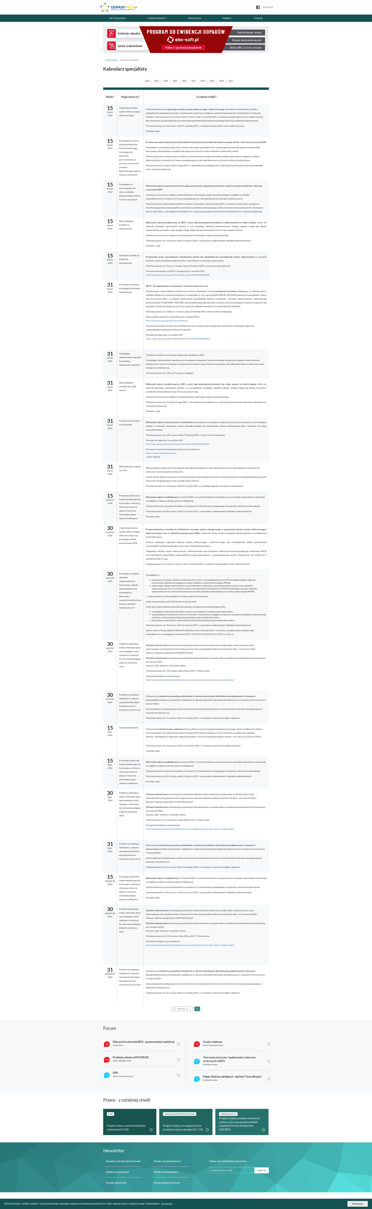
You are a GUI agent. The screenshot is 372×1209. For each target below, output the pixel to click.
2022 (184, 81)
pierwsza (181, 1008)
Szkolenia (194, 18)
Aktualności (117, 18)
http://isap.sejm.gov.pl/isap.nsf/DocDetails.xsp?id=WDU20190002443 (177, 444)
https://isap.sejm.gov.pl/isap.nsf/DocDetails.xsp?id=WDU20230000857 (178, 338)
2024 (165, 81)
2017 (230, 81)
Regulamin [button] (166, 1203)
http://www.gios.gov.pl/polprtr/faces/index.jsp (167, 320)
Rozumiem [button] (358, 1204)
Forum (258, 18)
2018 (221, 81)
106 (107, 1059)
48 (106, 1044)
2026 (147, 81)
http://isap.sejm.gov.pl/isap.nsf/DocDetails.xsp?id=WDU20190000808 (177, 275)
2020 (203, 81)
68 (197, 1044)
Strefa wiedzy (156, 18)
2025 (156, 81)
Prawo (226, 18)
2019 (212, 81)
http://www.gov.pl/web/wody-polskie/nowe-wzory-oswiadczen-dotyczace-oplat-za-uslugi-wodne (190, 680)
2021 (193, 81)
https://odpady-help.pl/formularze (161, 453)
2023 (175, 81)
